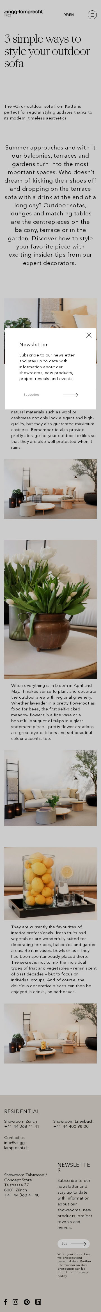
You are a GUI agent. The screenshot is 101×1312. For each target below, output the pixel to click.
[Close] (88, 335)
